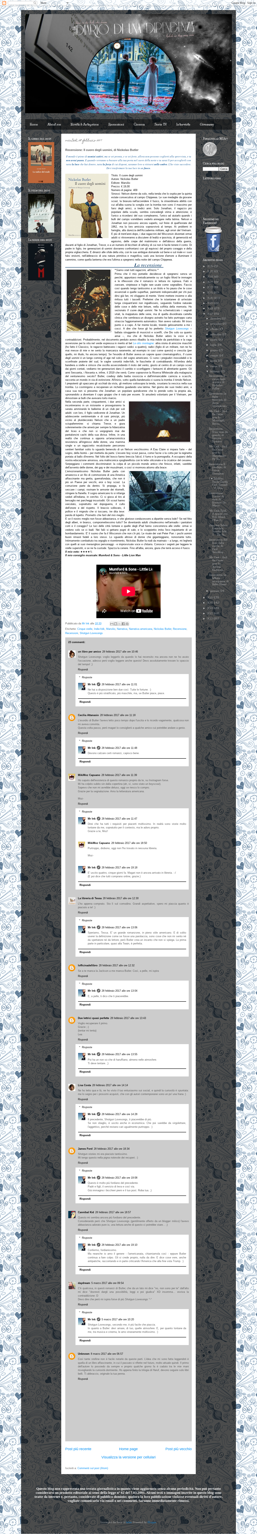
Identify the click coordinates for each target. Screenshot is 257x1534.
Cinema (139, 124)
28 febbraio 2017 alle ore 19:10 (119, 1244)
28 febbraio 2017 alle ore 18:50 (129, 842)
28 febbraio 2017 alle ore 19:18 (119, 867)
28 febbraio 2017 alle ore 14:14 (110, 1085)
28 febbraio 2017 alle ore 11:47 (119, 818)
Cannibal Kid (86, 1212)
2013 (210, 613)
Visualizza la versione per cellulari (128, 1457)
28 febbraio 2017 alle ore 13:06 (119, 927)
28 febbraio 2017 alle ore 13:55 (119, 1054)
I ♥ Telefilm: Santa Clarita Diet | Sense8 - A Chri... (218, 483)
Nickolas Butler (162, 628)
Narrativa (122, 628)
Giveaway (207, 124)
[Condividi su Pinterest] (127, 624)
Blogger (152, 1522)
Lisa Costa (84, 1085)
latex (129, 1522)
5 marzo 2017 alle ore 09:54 (107, 1283)
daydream (84, 1283)
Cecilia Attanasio (88, 715)
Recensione (180, 628)
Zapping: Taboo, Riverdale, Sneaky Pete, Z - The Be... (218, 530)
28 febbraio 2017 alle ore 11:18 (118, 715)
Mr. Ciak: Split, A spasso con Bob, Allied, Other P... (218, 515)
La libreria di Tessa (90, 898)
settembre (216, 334)
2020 (210, 298)
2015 (210, 602)
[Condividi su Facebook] (123, 624)
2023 (210, 282)
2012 (210, 618)
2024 (210, 276)
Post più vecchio (178, 1449)
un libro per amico (89, 651)
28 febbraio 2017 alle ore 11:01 (119, 684)
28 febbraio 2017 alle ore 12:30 (121, 898)
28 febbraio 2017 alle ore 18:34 (112, 1148)
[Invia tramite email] (112, 624)
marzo (214, 366)
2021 (210, 292)
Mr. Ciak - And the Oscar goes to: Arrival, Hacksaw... (218, 564)
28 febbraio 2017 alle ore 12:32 (117, 965)
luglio (214, 345)
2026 (210, 266)
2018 (210, 308)
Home (34, 124)
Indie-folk (99, 628)
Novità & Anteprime (85, 124)
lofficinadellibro (88, 965)
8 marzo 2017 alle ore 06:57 (107, 1353)
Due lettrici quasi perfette (93, 1018)
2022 (210, 287)
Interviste (183, 124)
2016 (210, 597)
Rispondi (83, 669)
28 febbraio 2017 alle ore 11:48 (119, 747)
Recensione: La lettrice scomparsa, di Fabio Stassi (219, 579)
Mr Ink (92, 684)
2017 (210, 314)
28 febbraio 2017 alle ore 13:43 (128, 1018)
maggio (214, 355)
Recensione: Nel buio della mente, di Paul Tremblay (218, 546)
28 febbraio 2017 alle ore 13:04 (119, 990)
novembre (216, 323)
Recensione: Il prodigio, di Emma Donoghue (217, 469)
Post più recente (78, 1449)
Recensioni (116, 124)
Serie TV (160, 124)
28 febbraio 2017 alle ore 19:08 (119, 1177)
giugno (214, 350)
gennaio (215, 591)
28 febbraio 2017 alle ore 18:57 (113, 1212)
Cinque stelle (84, 628)
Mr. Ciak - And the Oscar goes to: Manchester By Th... (218, 453)
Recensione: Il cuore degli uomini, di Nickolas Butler (217, 382)
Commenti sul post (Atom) (93, 1468)
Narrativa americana (140, 628)
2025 (210, 271)
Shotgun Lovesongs (177, 328)
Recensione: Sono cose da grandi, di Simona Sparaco (218, 435)
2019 (210, 303)
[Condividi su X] (119, 624)
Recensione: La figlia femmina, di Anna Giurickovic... (218, 400)
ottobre (214, 329)
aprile (214, 360)
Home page (128, 1449)
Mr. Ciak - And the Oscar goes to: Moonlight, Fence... (218, 417)
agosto (214, 339)
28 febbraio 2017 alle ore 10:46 (120, 651)
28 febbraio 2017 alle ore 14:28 (119, 1114)
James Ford (85, 1148)
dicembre (216, 318)
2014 (210, 608)
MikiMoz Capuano (89, 775)
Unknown (84, 1353)
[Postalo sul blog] (116, 624)
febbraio (215, 371)
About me (54, 124)
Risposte (87, 677)
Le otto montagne (143, 343)
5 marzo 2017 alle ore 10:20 (118, 1319)
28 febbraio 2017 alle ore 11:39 (119, 775)
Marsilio (110, 628)
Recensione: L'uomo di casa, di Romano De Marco (217, 499)
